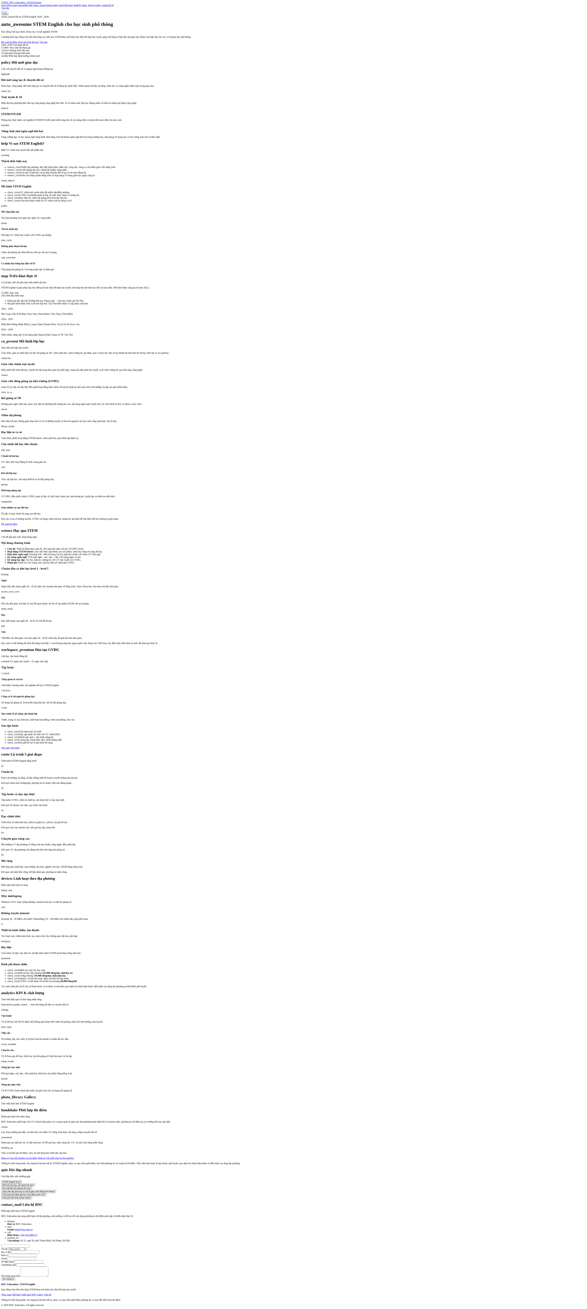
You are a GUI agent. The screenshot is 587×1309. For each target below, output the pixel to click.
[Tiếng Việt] (2, 11)
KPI (34, 1294)
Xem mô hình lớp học (28, 42)
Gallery (39, 1294)
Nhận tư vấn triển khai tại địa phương (56, 1158)
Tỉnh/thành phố (8, 1265)
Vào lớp (5, 8)
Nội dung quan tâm (10, 1276)
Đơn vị (4, 1255)
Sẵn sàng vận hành (10, 747)
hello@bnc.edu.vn (24, 1229)
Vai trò (4, 1249)
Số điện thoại (7, 1261)
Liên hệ (47, 1294)
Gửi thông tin (8, 1279)
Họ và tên (6, 1252)
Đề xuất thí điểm (9, 42)
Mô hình (16, 1294)
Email (4, 1258)
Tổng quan (6, 1294)
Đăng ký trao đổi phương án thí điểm (19, 1158)
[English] (5, 11)
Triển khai (26, 1294)
